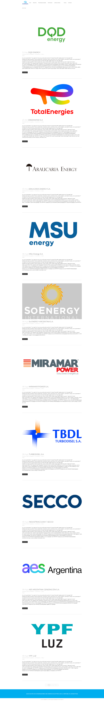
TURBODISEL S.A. (36, 454)
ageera (32, 54)
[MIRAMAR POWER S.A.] (52, 366)
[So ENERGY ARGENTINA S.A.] (52, 301)
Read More (25, 72)
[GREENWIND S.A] (52, 100)
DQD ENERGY (34, 52)
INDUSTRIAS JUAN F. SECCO (41, 522)
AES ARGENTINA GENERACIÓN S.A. (44, 589)
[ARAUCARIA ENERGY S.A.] (52, 169)
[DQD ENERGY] (52, 32)
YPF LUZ (32, 656)
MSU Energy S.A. (36, 254)
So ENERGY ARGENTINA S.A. (41, 322)
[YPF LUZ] (52, 635)
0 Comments (37, 54)
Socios (65, 2)
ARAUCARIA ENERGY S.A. (40, 189)
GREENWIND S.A (35, 120)
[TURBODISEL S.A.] (52, 434)
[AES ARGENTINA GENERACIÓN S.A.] (52, 569)
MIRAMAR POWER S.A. (39, 387)
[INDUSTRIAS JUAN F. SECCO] (52, 501)
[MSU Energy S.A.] (52, 234)
